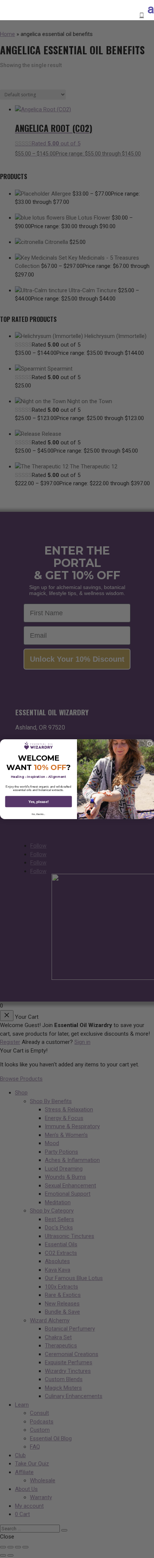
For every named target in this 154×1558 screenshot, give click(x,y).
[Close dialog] (149, 743)
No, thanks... (38, 814)
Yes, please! (38, 801)
